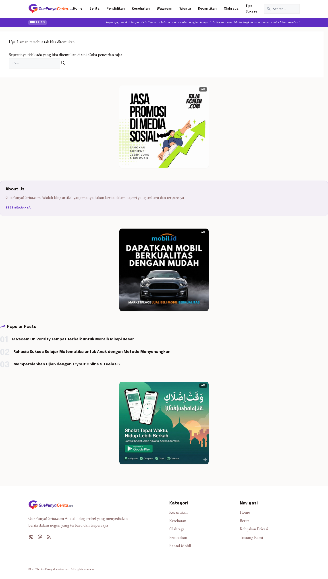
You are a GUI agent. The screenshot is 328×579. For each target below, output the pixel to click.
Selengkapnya (18, 207)
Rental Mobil (180, 546)
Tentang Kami (251, 538)
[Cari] (63, 63)
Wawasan (164, 8)
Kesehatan (141, 8)
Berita (94, 8)
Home (77, 8)
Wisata (185, 8)
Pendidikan (116, 8)
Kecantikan (207, 8)
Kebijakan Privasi (254, 529)
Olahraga (231, 8)
